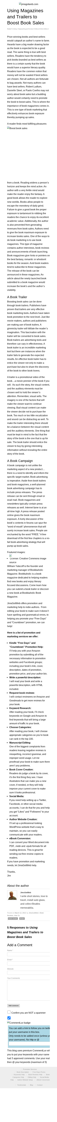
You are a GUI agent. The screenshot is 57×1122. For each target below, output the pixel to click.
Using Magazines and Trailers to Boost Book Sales (30, 29)
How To (17, 915)
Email (10, 960)
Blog (31, 1085)
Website (10, 969)
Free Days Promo (39, 1072)
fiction (22, 918)
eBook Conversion (43, 1080)
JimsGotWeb (33, 913)
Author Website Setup (25, 1080)
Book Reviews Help (35, 1074)
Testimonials (21, 1085)
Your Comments (13, 978)
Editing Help (32, 1077)
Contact (40, 1085)
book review (12, 918)
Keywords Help (19, 1074)
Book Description (23, 1072)
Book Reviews (12, 29)
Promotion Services (30, 1069)
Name (10, 950)
